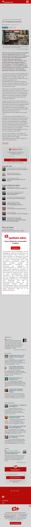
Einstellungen (24, 292)
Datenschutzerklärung (8, 290)
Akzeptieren (15, 248)
